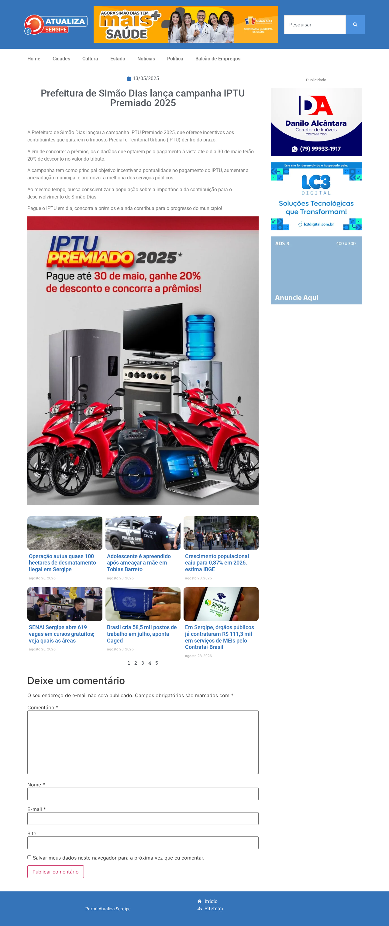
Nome (36, 784)
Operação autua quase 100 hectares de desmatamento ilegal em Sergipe (62, 562)
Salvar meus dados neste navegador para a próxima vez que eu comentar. (118, 857)
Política (175, 59)
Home (33, 59)
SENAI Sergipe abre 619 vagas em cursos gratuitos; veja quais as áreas (62, 633)
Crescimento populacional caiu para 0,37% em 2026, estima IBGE (217, 562)
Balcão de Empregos (217, 59)
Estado (117, 59)
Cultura (90, 59)
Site (31, 833)
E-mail (36, 809)
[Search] (355, 24)
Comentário (42, 707)
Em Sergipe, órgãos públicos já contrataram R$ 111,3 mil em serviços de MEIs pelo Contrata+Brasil (219, 637)
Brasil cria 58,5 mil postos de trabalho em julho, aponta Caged (142, 633)
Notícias (146, 59)
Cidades (61, 59)
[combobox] (315, 24)
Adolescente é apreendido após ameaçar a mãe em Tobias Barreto (139, 562)
